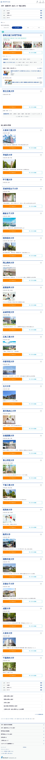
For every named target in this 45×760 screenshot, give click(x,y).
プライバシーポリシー (5, 749)
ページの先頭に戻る (39, 714)
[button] (41, 82)
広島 (30, 718)
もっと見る (39, 68)
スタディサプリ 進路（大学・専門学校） (7, 718)
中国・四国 (27, 718)
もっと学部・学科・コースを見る (22, 65)
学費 (39, 27)
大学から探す (7, 702)
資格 (28, 27)
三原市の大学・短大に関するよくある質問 (14, 709)
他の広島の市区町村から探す (10, 706)
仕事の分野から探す (8, 696)
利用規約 (24, 747)
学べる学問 (17, 27)
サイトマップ (3, 747)
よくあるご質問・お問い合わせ (6, 753)
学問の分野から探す (8, 699)
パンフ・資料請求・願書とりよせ (7, 751)
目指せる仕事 (6, 27)
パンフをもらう (12, 52)
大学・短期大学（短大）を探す (20, 718)
